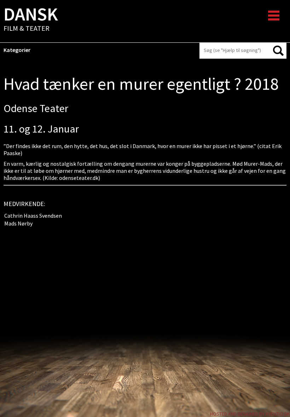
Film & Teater (31, 20)
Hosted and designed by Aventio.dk (250, 414)
